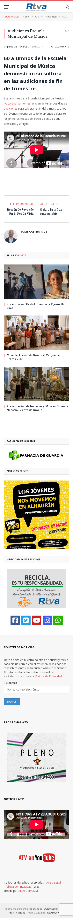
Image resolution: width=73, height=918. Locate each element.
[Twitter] (26, 620)
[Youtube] (36, 620)
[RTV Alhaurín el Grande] (36, 7)
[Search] (67, 7)
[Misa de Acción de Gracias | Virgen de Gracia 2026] (36, 332)
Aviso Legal (53, 882)
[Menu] (6, 7)
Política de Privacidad (18, 886)
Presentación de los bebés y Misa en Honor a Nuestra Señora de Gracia (37, 408)
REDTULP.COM (28, 891)
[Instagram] (47, 620)
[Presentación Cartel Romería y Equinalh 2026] (36, 281)
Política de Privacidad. (48, 676)
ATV (67, 46)
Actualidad (57, 46)
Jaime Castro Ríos (17, 46)
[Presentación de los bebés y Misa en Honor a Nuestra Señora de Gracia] (36, 384)
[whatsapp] (58, 620)
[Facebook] (15, 620)
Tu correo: (11, 683)
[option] (36, 515)
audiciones (11, 108)
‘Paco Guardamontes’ (17, 103)
